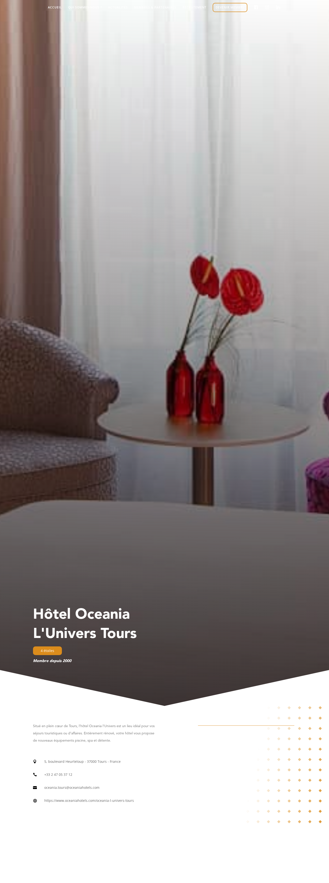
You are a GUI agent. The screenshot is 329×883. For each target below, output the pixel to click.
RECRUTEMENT (194, 7)
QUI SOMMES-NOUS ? (85, 7)
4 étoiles (47, 650)
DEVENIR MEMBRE (230, 7)
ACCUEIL (55, 7)
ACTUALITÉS (118, 7)
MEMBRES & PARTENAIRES (155, 7)
